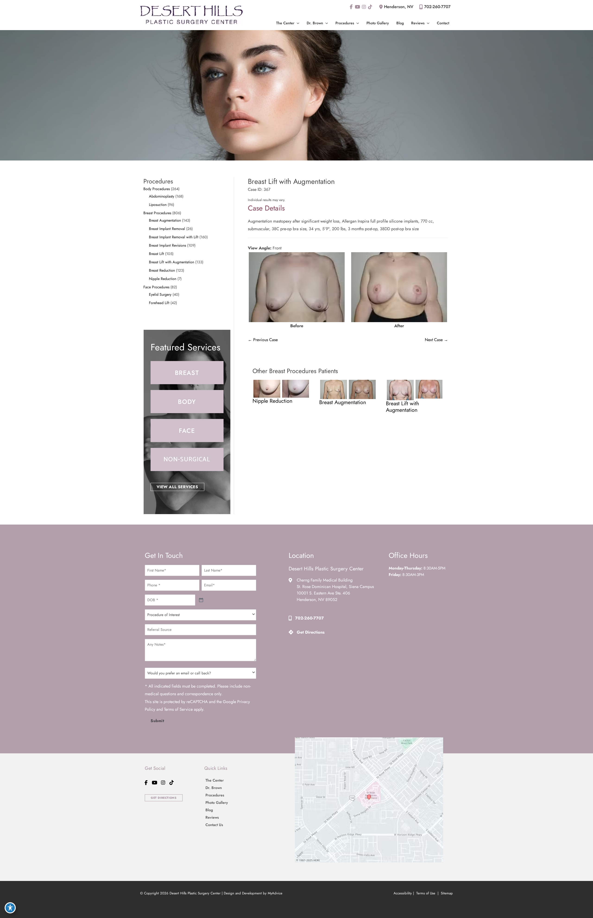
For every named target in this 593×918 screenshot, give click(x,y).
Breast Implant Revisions (167, 245)
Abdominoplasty (161, 196)
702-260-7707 (437, 7)
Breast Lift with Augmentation (171, 262)
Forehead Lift (159, 302)
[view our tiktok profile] (370, 7)
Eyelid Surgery (160, 294)
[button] (296, 23)
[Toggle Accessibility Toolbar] (10, 907)
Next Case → (436, 340)
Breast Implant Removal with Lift (173, 237)
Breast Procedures (157, 213)
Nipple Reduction (162, 278)
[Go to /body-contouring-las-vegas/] (187, 401)
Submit (157, 720)
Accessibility (403, 893)
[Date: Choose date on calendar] (201, 600)
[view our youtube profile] (357, 7)
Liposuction (158, 204)
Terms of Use (425, 893)
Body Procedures (156, 189)
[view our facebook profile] (351, 7)
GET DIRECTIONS (164, 798)
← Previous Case (263, 340)
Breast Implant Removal (167, 228)
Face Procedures (156, 287)
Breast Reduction (162, 270)
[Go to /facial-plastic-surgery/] (187, 430)
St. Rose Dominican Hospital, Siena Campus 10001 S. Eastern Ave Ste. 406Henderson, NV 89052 (335, 593)
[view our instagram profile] (364, 7)
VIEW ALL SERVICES (177, 487)
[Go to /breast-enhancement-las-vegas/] (187, 372)
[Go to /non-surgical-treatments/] (187, 459)
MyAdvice (275, 893)
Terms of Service (178, 709)
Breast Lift (156, 253)
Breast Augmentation (165, 220)
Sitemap (446, 893)
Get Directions (311, 632)
